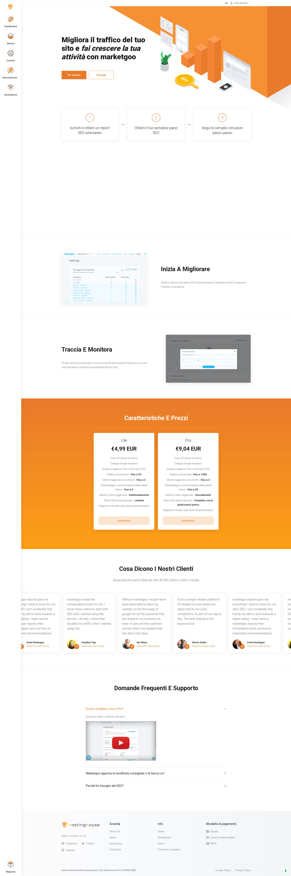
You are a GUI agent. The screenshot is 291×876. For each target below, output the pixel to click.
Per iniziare (73, 75)
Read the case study (37, 646)
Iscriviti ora (124, 520)
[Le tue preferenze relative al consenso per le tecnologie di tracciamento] (286, 871)
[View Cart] (226, 3)
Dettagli (101, 75)
